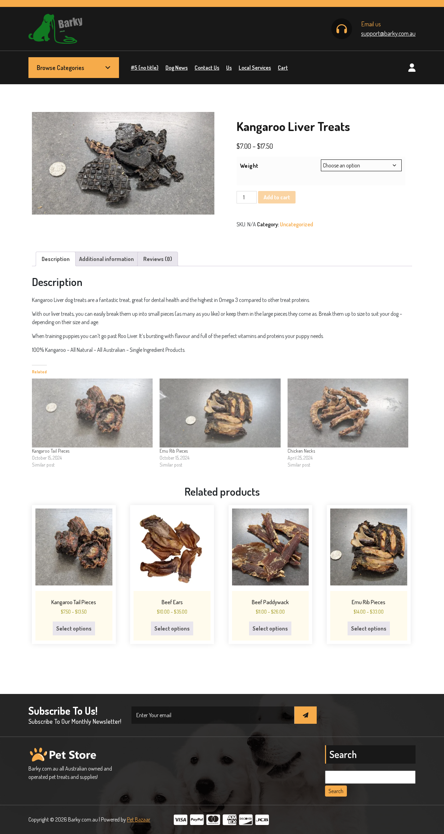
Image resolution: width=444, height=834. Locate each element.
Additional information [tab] (106, 258)
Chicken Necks (301, 451)
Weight (249, 165)
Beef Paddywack (270, 602)
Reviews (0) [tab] (157, 258)
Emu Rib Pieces (174, 451)
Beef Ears (172, 602)
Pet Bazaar (138, 819)
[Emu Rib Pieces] (220, 413)
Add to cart (277, 197)
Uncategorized (296, 224)
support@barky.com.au (388, 33)
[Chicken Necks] (348, 413)
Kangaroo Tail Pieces (50, 451)
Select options (74, 628)
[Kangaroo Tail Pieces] (92, 413)
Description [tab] (56, 258)
